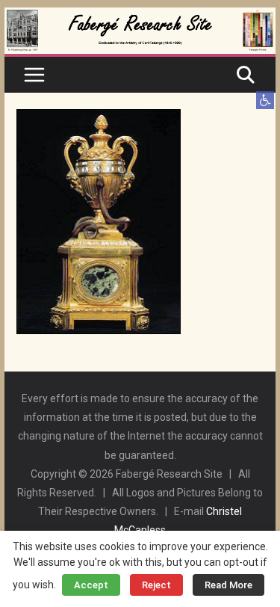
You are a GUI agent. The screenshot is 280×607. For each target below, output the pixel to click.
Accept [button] (91, 585)
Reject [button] (156, 585)
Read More (228, 585)
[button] (265, 100)
